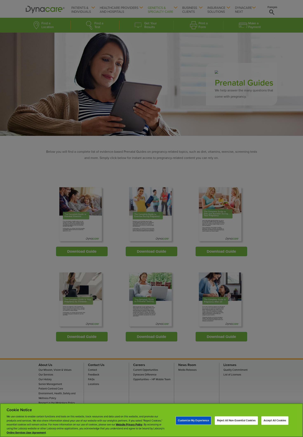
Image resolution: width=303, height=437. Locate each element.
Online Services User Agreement (26, 432)
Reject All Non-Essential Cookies (236, 420)
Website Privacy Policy (129, 424)
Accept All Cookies (275, 420)
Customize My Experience (193, 420)
